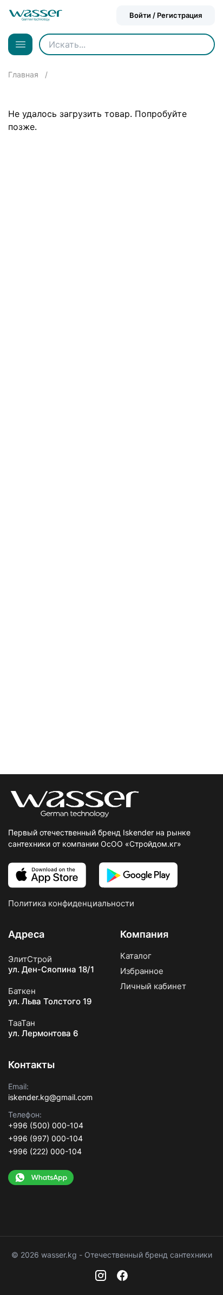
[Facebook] (122, 1275)
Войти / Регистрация (165, 15)
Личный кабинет (153, 986)
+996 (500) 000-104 (45, 1125)
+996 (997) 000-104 (45, 1138)
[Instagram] (100, 1275)
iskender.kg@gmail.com (50, 1097)
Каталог (136, 956)
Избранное (141, 971)
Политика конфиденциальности (71, 903)
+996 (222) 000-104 (45, 1151)
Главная (24, 74)
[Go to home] (35, 15)
